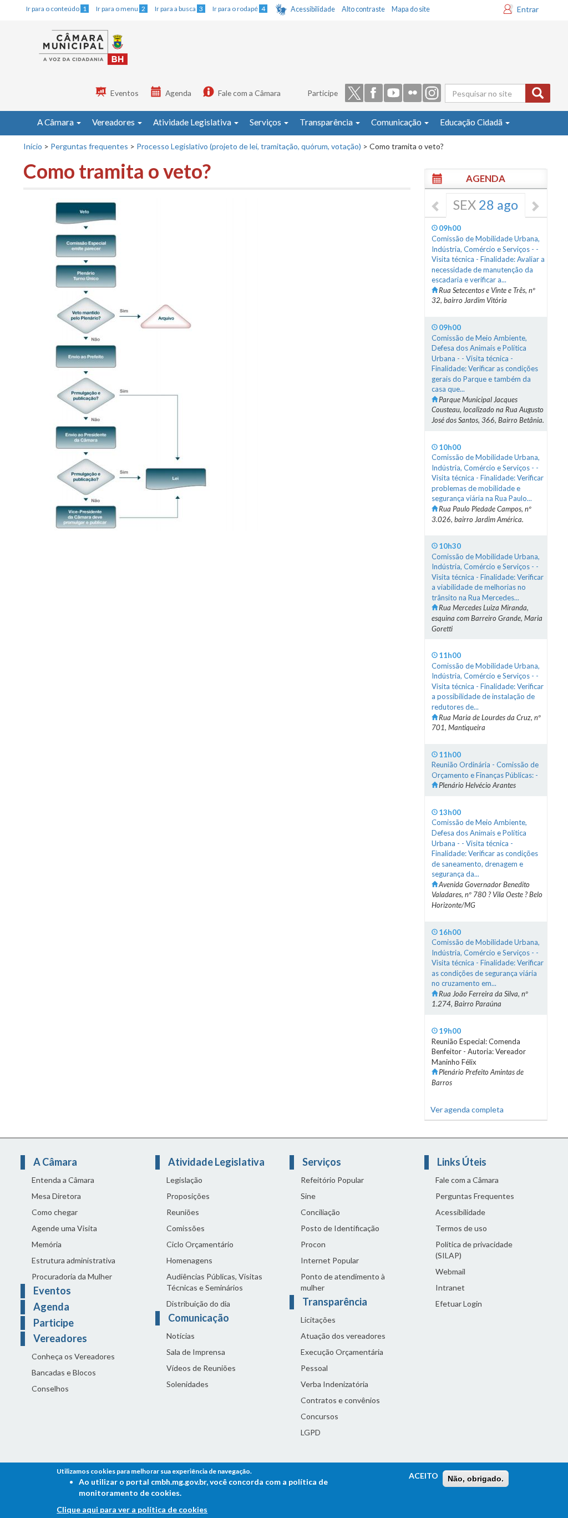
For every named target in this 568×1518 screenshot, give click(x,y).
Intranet (450, 1287)
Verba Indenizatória (334, 1384)
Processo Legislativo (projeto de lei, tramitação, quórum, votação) (248, 146)
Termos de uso (461, 1228)
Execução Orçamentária (342, 1352)
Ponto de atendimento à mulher (343, 1282)
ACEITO (423, 1475)
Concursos (319, 1416)
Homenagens (189, 1260)
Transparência (327, 122)
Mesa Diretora (56, 1196)
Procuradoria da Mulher (72, 1276)
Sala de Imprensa (195, 1352)
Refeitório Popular (332, 1180)
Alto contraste (363, 9)
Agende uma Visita (64, 1228)
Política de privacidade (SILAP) (474, 1249)
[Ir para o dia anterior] (436, 207)
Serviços (266, 122)
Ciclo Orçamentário (200, 1244)
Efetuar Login (458, 1303)
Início (32, 146)
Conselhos (50, 1388)
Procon (313, 1244)
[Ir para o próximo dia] (534, 207)
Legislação (184, 1180)
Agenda (178, 93)
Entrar (528, 9)
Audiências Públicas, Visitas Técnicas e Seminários (214, 1282)
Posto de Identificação (340, 1228)
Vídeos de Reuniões (201, 1368)
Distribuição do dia (198, 1303)
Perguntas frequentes (89, 146)
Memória (47, 1244)
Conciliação (320, 1212)
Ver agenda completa (467, 1109)
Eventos (124, 93)
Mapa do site (411, 9)
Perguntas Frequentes (474, 1196)
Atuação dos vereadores (343, 1335)
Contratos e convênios (340, 1400)
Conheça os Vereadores (73, 1356)
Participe (322, 93)
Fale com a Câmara (249, 93)
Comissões (185, 1228)
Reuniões (182, 1212)
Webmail (450, 1271)
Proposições (188, 1196)
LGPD (311, 1432)
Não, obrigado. (476, 1478)
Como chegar (55, 1212)
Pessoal (314, 1368)
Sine (308, 1196)
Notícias (180, 1335)
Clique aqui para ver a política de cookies (132, 1509)
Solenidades (187, 1384)
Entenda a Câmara (63, 1180)
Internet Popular (330, 1260)
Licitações (318, 1319)
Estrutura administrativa (73, 1260)
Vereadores (114, 122)
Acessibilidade (313, 9)
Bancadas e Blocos (64, 1372)
